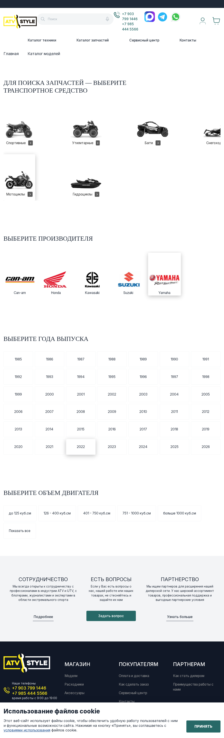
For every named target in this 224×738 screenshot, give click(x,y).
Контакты (188, 40)
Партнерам (189, 664)
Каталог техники (42, 40)
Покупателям (138, 664)
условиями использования (27, 730)
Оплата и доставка (134, 676)
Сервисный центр (144, 40)
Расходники (74, 684)
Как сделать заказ (134, 684)
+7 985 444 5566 (130, 26)
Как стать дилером (188, 676)
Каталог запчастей (93, 40)
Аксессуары (74, 693)
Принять (203, 726)
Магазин (77, 664)
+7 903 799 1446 (130, 16)
